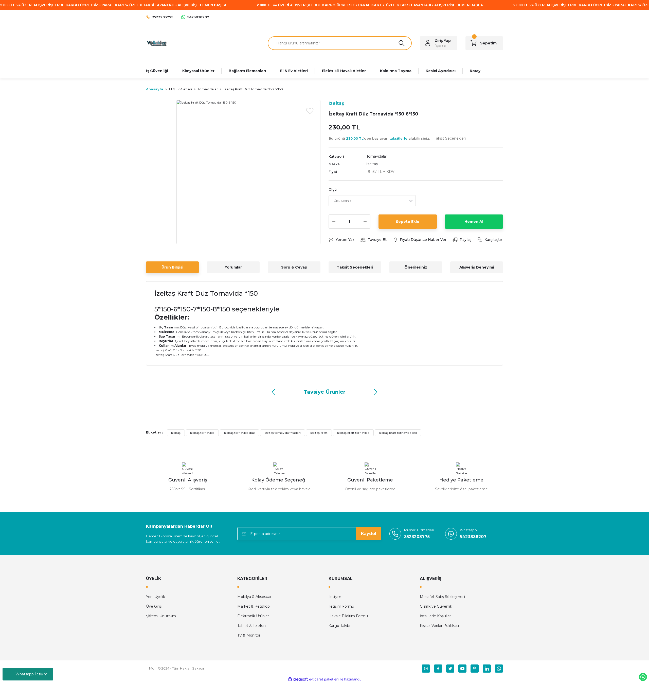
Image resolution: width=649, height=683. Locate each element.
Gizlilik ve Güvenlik (436, 606)
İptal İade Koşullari (436, 616)
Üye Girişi (154, 606)
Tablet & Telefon (251, 625)
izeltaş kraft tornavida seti (398, 433)
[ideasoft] (298, 679)
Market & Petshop (253, 606)
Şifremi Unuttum (161, 616)
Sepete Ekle (407, 221)
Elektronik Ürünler (253, 616)
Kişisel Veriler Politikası (439, 625)
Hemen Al (473, 221)
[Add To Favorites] (309, 110)
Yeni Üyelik (155, 596)
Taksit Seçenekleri (355, 267)
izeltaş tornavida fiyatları (282, 433)
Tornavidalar (376, 156)
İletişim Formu (341, 606)
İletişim (335, 596)
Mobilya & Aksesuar (254, 596)
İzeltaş (372, 164)
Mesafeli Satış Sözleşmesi (442, 596)
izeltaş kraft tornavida (353, 433)
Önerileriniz (415, 267)
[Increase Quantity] (365, 221)
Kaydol (368, 533)
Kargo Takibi (339, 625)
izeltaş (176, 433)
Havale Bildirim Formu (348, 616)
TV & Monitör (248, 635)
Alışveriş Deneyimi (476, 267)
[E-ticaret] (324, 679)
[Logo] (156, 43)
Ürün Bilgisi (172, 267)
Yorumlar (233, 267)
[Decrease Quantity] (334, 221)
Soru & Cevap (294, 267)
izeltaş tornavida (202, 433)
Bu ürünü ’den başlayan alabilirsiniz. (397, 138)
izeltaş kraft (319, 433)
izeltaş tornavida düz (239, 433)
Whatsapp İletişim (31, 674)
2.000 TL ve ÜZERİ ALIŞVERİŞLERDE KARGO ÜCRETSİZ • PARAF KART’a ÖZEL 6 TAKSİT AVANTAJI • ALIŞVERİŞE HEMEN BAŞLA (370, 5)
